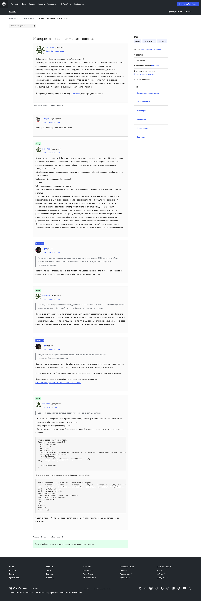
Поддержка (87, 570)
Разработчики (88, 574)
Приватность (14, 578)
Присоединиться (127, 567)
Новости (12, 570)
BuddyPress (162, 578)
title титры (162, 41)
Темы (48, 570)
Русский (35, 588)
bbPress (161, 574)
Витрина (49, 567)
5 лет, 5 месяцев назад (55, 51)
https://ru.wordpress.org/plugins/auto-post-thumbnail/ (58, 382)
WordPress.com (164, 567)
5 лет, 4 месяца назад (50, 407)
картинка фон (149, 41)
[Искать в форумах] (34, 26)
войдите (76, 93)
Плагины (49, 574)
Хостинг (12, 574)
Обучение (87, 567)
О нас (11, 567)
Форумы (12, 12)
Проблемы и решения (27, 18)
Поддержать (126, 574)
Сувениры (125, 578)
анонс (137, 41)
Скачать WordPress (187, 4)
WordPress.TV (89, 578)
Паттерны (50, 578)
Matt (159, 570)
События (123, 570)
